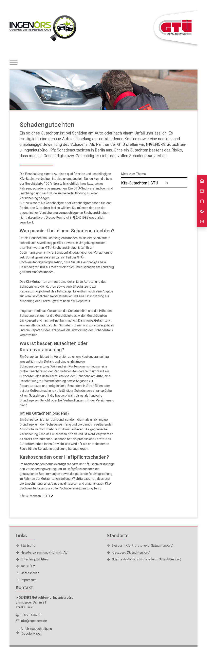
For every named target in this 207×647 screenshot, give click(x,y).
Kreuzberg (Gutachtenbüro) (131, 552)
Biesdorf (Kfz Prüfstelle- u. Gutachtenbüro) (142, 545)
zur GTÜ (26, 566)
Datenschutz (30, 573)
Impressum (28, 580)
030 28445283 (31, 615)
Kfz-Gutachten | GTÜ (35, 496)
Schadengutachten (34, 559)
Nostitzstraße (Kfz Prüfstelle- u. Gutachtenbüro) (146, 559)
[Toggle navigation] (13, 62)
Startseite (28, 545)
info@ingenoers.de (34, 621)
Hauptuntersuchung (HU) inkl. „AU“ (45, 552)
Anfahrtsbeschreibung (36, 631)
